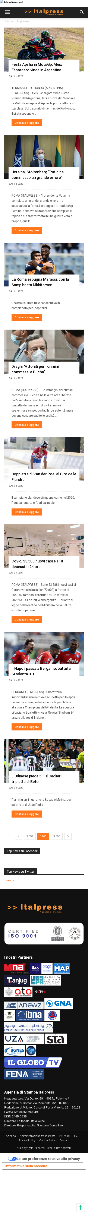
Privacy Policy (27, 1140)
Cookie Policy (47, 1140)
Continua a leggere (27, 122)
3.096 (56, 836)
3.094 (29, 836)
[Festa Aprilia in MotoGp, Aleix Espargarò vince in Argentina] (44, 50)
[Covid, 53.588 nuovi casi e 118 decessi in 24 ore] (44, 546)
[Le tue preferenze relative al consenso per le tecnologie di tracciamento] (80, 1207)
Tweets (9, 880)
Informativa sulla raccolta (26, 1166)
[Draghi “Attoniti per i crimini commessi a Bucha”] (44, 352)
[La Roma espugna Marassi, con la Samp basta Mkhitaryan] (44, 265)
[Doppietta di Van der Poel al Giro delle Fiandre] (44, 459)
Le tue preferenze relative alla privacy (48, 1159)
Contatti (64, 1140)
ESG (76, 1136)
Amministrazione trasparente (37, 1136)
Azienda (11, 1136)
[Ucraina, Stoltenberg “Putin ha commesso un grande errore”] (44, 157)
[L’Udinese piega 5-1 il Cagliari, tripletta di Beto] (44, 761)
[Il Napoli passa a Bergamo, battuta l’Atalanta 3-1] (44, 654)
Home (9, 21)
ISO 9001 (64, 1136)
